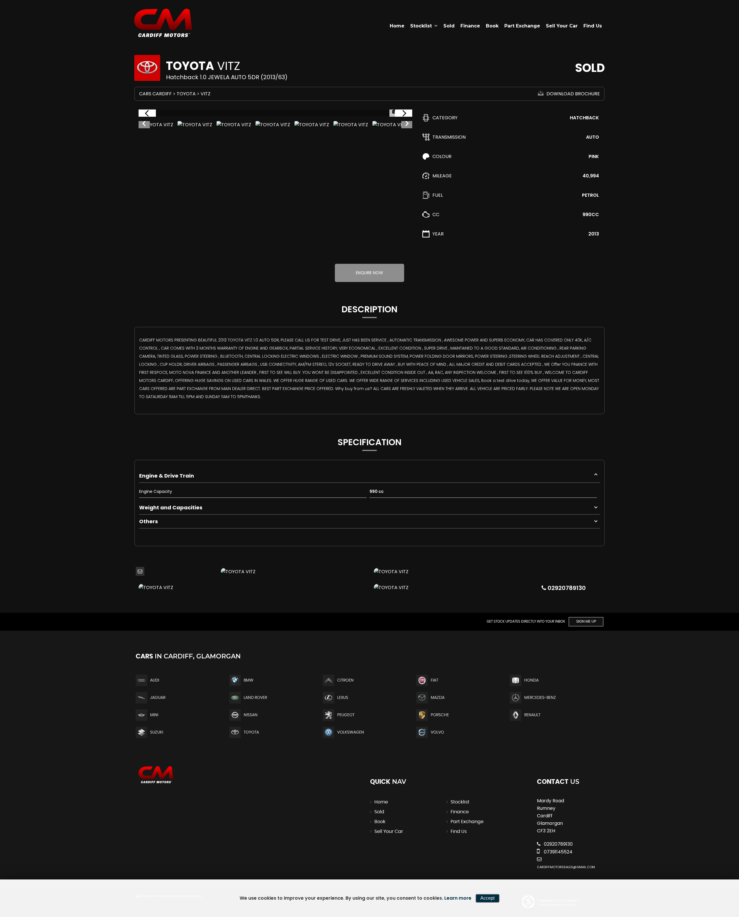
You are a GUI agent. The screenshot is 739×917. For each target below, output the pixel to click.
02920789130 (566, 588)
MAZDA (438, 698)
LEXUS (342, 698)
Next (407, 125)
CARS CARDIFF (155, 93)
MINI (154, 715)
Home (397, 26)
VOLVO (437, 732)
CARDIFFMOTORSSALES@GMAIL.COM (566, 867)
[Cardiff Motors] (163, 23)
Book (492, 26)
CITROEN (345, 680)
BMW (248, 680)
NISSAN (250, 715)
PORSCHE (440, 715)
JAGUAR (157, 698)
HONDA (531, 680)
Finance (470, 26)
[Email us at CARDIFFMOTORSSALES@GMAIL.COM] (140, 571)
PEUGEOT (345, 715)
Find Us (592, 26)
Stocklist (421, 26)
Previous (144, 125)
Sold (449, 26)
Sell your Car (562, 26)
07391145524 (557, 852)
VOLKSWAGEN (350, 732)
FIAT (434, 680)
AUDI (154, 680)
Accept (487, 898)
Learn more (457, 898)
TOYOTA (186, 93)
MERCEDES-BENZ (540, 698)
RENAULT (532, 715)
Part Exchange (522, 26)
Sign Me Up (586, 621)
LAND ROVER (255, 698)
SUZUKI (156, 732)
